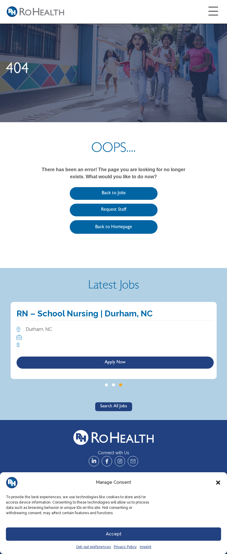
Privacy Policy (125, 547)
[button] (218, 483)
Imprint (145, 547)
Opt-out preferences (93, 547)
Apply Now (115, 362)
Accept (113, 534)
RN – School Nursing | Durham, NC (85, 313)
